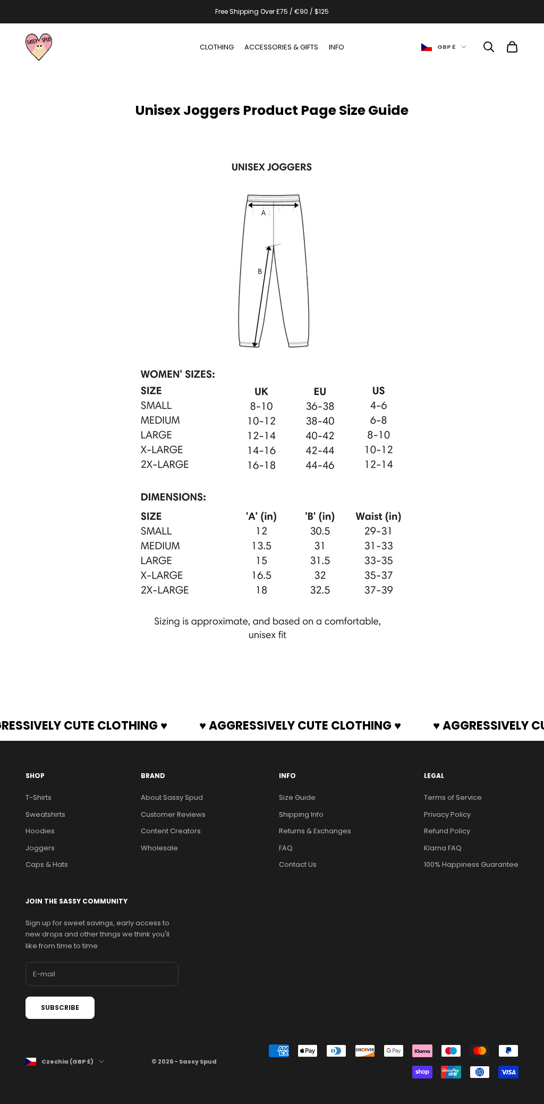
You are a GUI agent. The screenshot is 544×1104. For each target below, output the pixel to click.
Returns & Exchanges (315, 831)
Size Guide (297, 797)
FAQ (286, 848)
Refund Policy (447, 831)
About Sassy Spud (172, 797)
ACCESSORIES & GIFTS (281, 47)
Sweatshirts (45, 814)
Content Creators (171, 831)
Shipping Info (301, 814)
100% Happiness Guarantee (471, 864)
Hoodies (40, 831)
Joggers (40, 848)
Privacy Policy (447, 814)
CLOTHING (217, 47)
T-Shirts (39, 797)
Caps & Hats (47, 864)
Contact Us (298, 864)
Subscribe (60, 1007)
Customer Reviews (173, 814)
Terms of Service (453, 797)
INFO (336, 47)
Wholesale (159, 848)
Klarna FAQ (443, 848)
